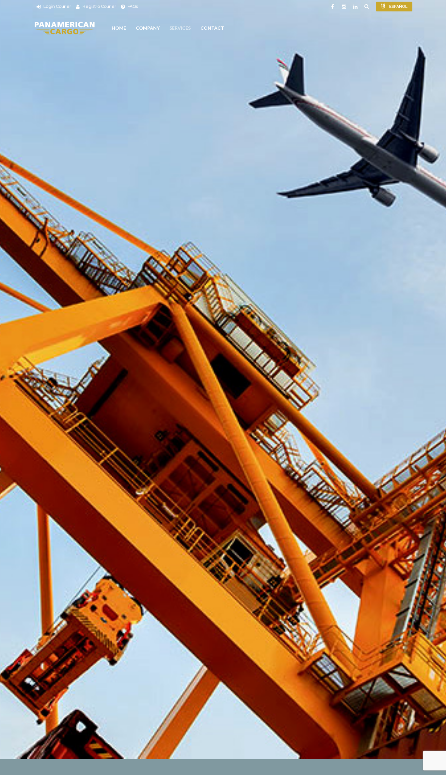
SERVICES (180, 28)
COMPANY (148, 28)
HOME (119, 28)
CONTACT (212, 28)
